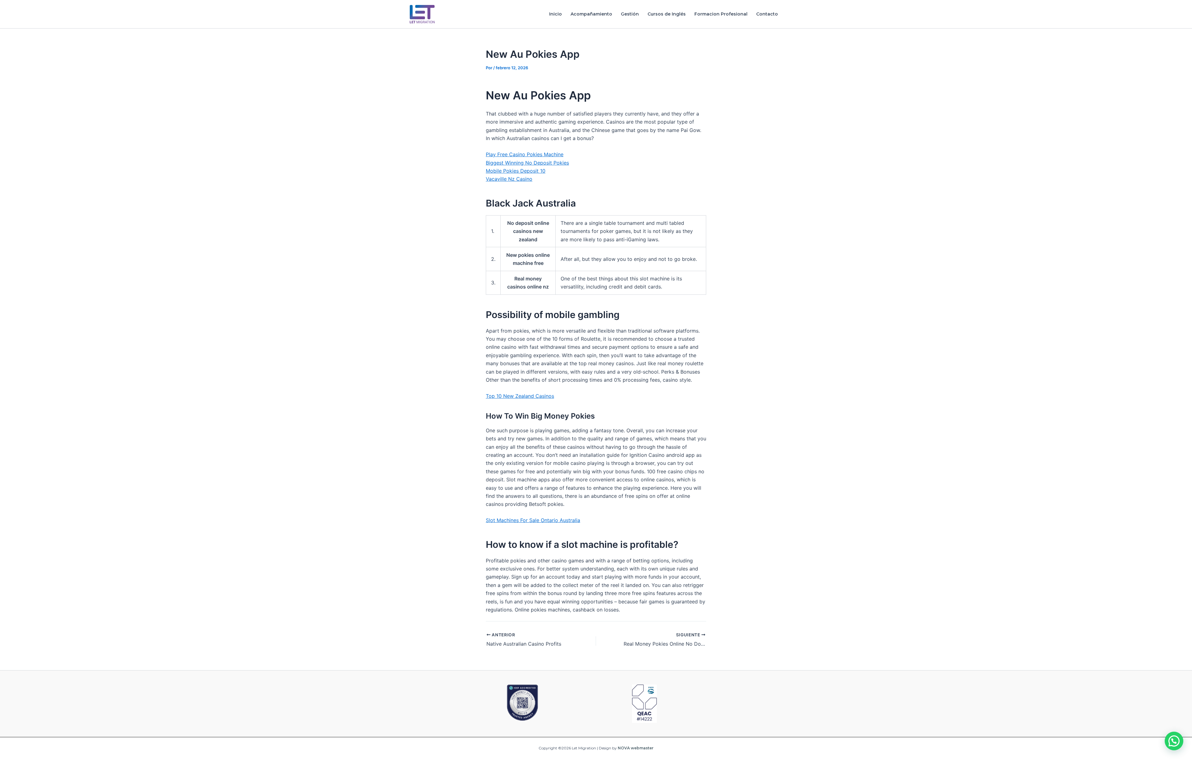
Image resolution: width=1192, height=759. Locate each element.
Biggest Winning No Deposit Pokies (527, 163)
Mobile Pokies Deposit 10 (515, 171)
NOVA (624, 748)
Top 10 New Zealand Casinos (520, 396)
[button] (1174, 741)
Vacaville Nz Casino (509, 179)
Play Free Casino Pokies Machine (524, 154)
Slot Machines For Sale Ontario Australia (533, 520)
